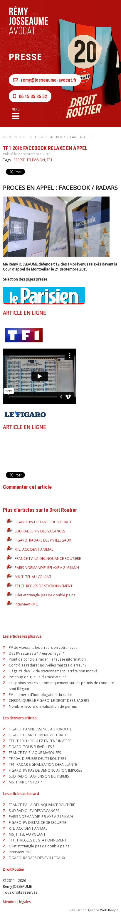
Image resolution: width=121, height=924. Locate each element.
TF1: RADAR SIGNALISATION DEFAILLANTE (43, 764)
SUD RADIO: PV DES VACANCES (40, 531)
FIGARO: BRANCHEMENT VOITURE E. (38, 734)
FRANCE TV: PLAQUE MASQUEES (35, 752)
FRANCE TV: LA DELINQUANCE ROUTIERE (48, 558)
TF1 (50, 159)
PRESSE (19, 159)
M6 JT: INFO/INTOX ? (25, 782)
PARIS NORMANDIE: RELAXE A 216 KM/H (47, 567)
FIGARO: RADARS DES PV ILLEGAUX (43, 540)
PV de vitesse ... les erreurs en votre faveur (44, 647)
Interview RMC (26, 604)
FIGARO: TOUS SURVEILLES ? (31, 746)
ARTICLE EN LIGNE (24, 312)
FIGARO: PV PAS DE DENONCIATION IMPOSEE (45, 770)
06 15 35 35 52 (33, 96)
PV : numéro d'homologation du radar (40, 694)
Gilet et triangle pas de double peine (45, 595)
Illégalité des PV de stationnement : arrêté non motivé (53, 671)
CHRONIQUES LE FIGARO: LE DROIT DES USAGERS (49, 700)
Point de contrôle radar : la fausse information (47, 659)
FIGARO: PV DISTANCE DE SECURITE (43, 521)
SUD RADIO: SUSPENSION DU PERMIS (39, 776)
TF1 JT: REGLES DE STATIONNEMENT (44, 585)
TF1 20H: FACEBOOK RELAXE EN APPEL (63, 137)
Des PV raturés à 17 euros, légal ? (36, 653)
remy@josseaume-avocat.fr (49, 80)
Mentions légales (17, 901)
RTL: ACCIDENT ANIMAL (34, 549)
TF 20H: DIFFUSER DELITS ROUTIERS (37, 758)
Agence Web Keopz (103, 910)
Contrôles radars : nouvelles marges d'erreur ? (47, 665)
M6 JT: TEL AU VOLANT (33, 576)
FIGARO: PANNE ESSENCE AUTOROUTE (40, 729)
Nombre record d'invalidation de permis (43, 706)
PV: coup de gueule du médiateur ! (37, 676)
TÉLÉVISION (35, 159)
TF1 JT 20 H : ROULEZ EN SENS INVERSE (40, 740)
